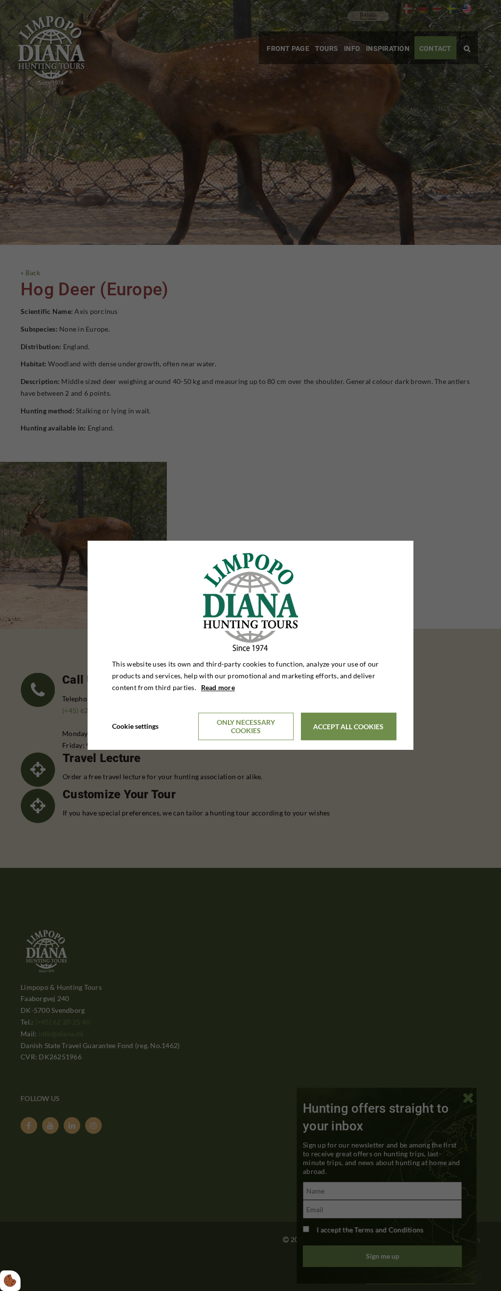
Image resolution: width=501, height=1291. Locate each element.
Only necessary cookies (246, 726)
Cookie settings (135, 726)
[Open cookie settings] (10, 1280)
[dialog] (250, 645)
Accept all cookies (348, 726)
